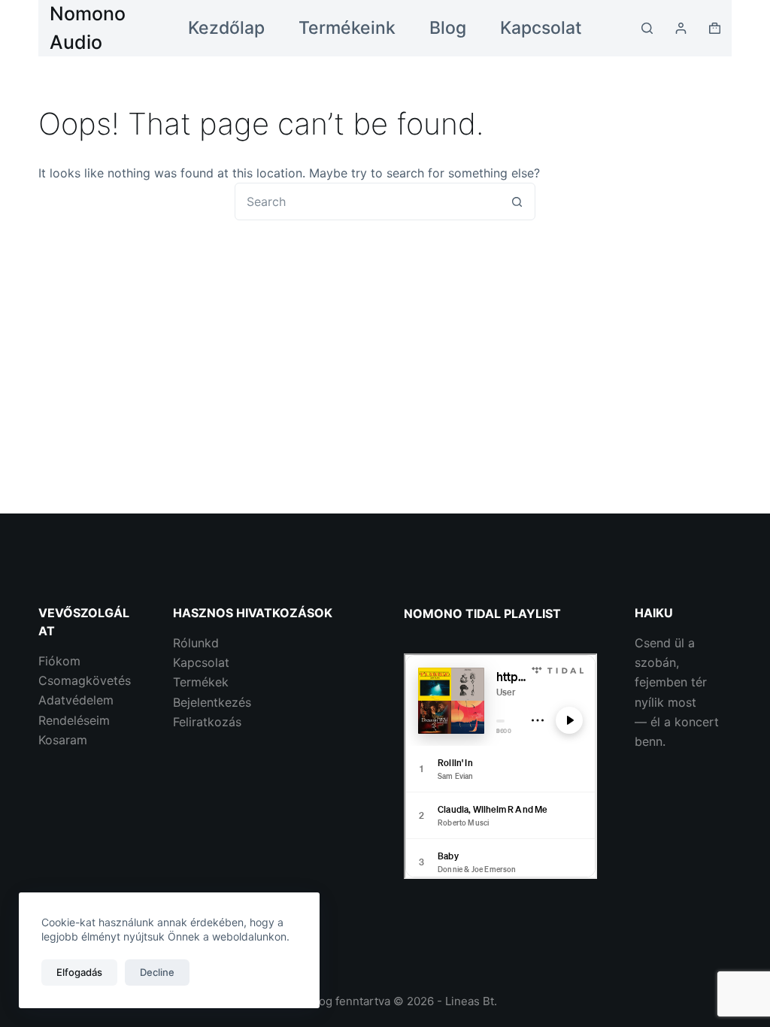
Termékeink (347, 27)
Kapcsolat (541, 27)
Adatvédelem (76, 699)
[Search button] (517, 201)
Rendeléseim (74, 720)
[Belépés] (681, 28)
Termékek (201, 681)
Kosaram (62, 739)
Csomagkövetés (84, 680)
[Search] (647, 28)
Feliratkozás (207, 721)
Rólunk (192, 642)
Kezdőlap (226, 27)
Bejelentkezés (212, 702)
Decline (157, 972)
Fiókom (59, 660)
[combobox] (367, 201)
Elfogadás (79, 972)
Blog (447, 27)
